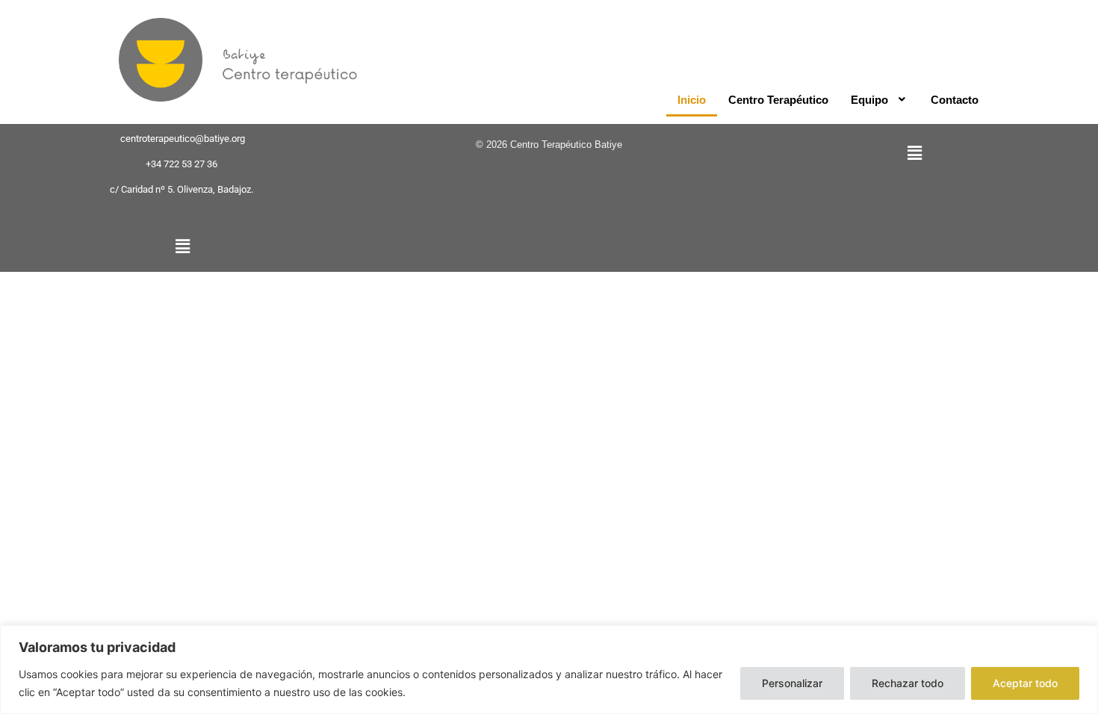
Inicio (691, 99)
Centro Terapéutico (778, 99)
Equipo (869, 99)
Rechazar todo (907, 683)
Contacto (954, 99)
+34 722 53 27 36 (181, 164)
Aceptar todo (1025, 683)
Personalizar (792, 683)
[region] (549, 669)
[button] (880, 100)
